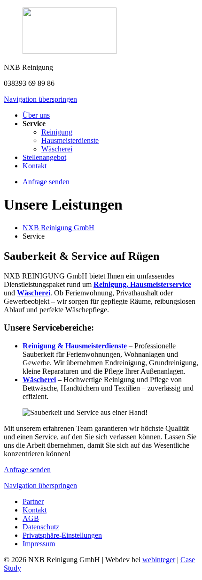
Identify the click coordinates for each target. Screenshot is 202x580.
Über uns (36, 115)
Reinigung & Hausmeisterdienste (75, 346)
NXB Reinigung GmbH (58, 228)
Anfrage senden (27, 470)
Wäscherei (56, 149)
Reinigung (56, 132)
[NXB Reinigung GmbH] (101, 32)
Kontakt (35, 166)
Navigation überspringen (40, 99)
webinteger (158, 560)
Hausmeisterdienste (70, 140)
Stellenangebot (44, 157)
